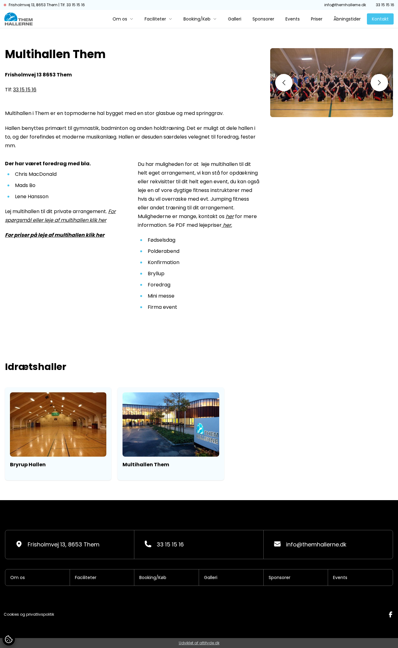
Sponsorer (263, 19)
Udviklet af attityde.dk (199, 643)
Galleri (234, 19)
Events (292, 19)
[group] (58, 433)
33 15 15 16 (385, 4)
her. (227, 225)
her (230, 216)
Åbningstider (347, 19)
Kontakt (380, 19)
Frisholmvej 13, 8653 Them (64, 544)
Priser (316, 19)
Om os (120, 19)
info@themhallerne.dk (345, 4)
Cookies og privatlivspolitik (29, 614)
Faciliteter (155, 19)
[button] (284, 82)
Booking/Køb (197, 19)
